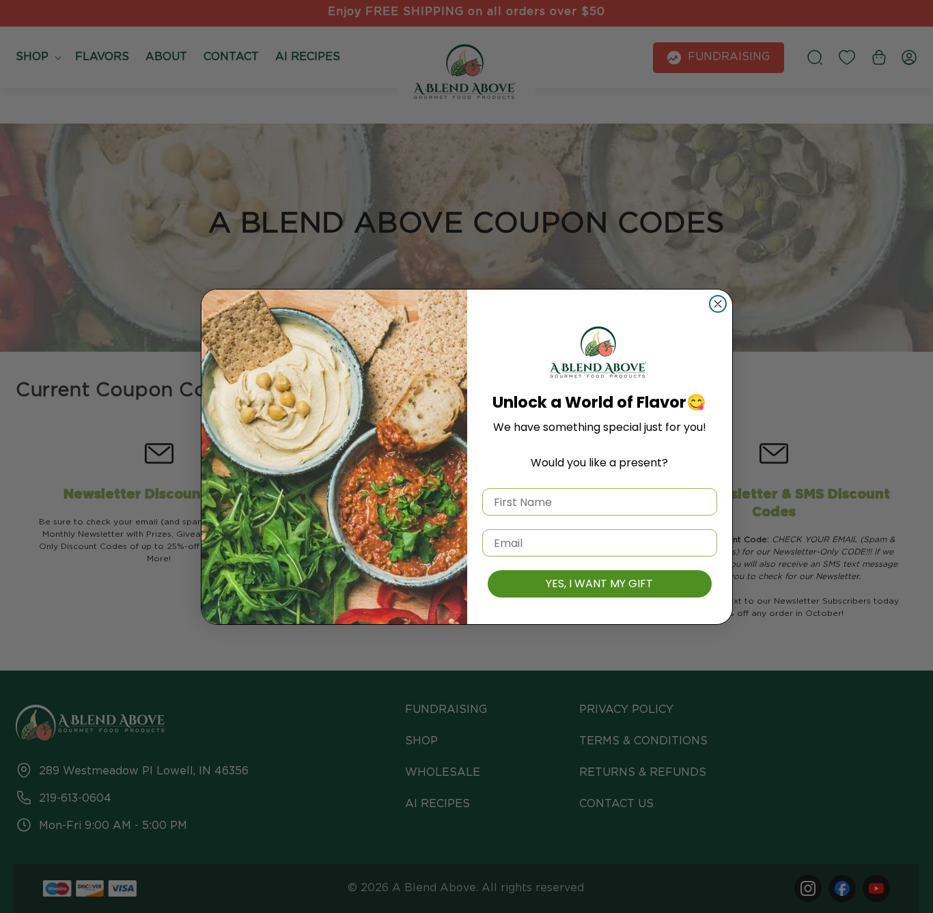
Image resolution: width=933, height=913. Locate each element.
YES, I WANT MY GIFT (599, 583)
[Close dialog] (718, 304)
